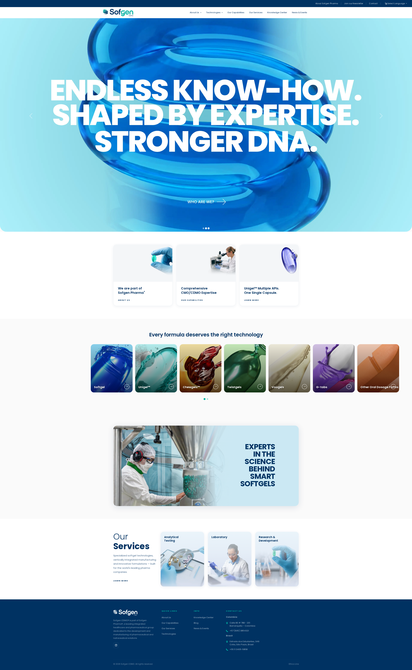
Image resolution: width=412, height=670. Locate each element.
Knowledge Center (277, 12)
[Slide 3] (209, 228)
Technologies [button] (213, 12)
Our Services (255, 12)
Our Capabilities (235, 12)
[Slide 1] (203, 228)
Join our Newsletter (353, 3)
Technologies (169, 633)
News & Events (299, 12)
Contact (373, 3)
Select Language (396, 3)
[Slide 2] (206, 228)
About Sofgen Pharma (326, 3)
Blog (196, 622)
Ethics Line (294, 664)
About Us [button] (194, 12)
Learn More (251, 300)
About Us (124, 300)
